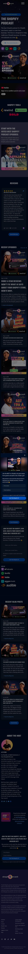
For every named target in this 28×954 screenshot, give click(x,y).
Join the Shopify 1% (14, 498)
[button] (25, 455)
